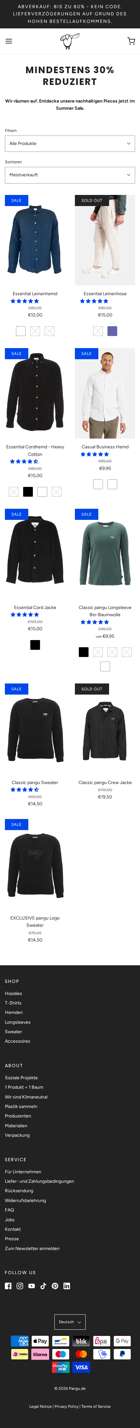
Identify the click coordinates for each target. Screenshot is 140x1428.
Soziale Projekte (21, 1078)
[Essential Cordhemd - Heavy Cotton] (35, 393)
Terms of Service (96, 1406)
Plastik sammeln (21, 1106)
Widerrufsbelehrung (25, 1200)
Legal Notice (40, 1406)
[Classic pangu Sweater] (35, 728)
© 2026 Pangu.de (70, 1388)
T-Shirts (13, 1003)
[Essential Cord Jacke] (35, 554)
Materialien (16, 1126)
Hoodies (13, 993)
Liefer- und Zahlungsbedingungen (39, 1181)
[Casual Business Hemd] (105, 393)
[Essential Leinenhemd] (35, 240)
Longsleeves (18, 1022)
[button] (70, 144)
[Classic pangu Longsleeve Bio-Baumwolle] (105, 554)
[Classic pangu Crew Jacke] (105, 728)
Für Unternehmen (23, 1172)
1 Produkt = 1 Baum (24, 1087)
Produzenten (18, 1116)
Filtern (11, 130)
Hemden (14, 1012)
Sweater (13, 1032)
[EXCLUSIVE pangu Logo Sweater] (35, 864)
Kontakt (13, 1229)
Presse (12, 1239)
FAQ (9, 1210)
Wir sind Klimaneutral (26, 1097)
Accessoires (17, 1041)
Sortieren (13, 161)
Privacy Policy (66, 1406)
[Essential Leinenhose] (105, 240)
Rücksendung (19, 1191)
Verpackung (17, 1135)
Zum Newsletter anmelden (32, 1248)
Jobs (10, 1220)
